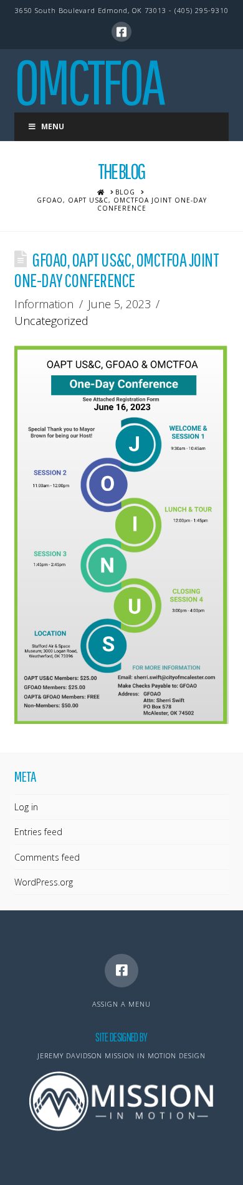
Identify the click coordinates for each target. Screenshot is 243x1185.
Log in (26, 807)
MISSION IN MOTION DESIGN (155, 1055)
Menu (52, 126)
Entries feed (38, 832)
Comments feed (47, 857)
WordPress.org (43, 882)
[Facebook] (121, 32)
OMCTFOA (88, 81)
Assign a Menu (121, 1004)
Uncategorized (51, 320)
